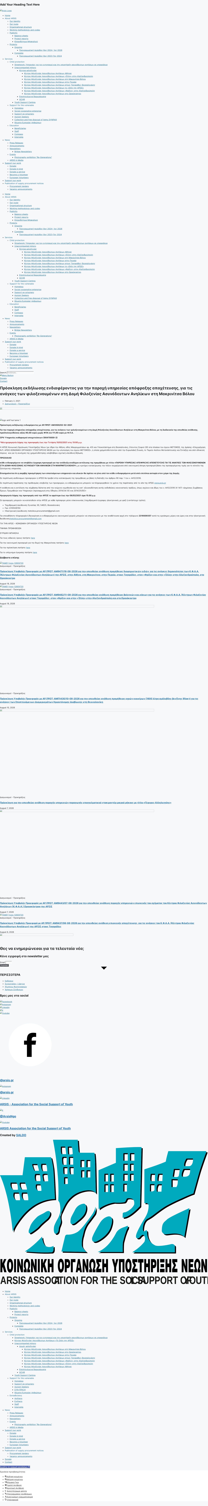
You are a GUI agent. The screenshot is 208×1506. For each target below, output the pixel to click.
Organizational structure (21, 27)
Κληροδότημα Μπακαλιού (26, 41)
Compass (18, 134)
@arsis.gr (7, 1080)
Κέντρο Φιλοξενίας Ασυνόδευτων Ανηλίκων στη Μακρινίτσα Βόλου (55, 79)
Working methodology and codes (25, 30)
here (33, 538)
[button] (15, 1467)
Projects (13, 44)
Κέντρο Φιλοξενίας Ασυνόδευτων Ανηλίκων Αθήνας (48, 73)
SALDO (21, 1135)
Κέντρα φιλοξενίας (28, 70)
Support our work (13, 163)
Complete (18, 53)
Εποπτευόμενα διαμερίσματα (32, 96)
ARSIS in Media (16, 160)
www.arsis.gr (160, 483)
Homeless (18, 108)
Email (3, 962)
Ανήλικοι (18, 1398)
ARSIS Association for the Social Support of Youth (35, 1128)
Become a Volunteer (19, 174)
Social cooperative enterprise (27, 111)
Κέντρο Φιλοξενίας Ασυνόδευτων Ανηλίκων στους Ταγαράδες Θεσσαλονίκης (59, 85)
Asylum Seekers (21, 117)
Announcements (17, 146)
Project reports (21, 38)
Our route (14, 24)
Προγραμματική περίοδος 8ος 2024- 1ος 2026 (40, 50)
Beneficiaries (20, 128)
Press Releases (16, 143)
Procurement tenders (19, 186)
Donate (13, 166)
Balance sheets (21, 36)
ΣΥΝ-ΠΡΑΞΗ (20, 1390)
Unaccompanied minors (25, 67)
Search (3, 372)
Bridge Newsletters (23, 151)
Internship (18, 137)
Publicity (13, 33)
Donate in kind (16, 169)
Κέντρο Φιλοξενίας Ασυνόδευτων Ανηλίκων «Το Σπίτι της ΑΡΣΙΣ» (44, 1340)
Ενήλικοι (18, 1401)
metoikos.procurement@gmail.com (26, 518)
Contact (8, 1462)
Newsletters (15, 148)
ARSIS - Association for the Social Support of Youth (36, 1104)
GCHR (22, 99)
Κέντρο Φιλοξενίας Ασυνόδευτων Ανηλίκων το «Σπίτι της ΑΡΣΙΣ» (54, 88)
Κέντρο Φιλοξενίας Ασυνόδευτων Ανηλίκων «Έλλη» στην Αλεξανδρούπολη (58, 76)
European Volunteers (19, 177)
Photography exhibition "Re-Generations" (33, 157)
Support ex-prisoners (24, 114)
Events (13, 154)
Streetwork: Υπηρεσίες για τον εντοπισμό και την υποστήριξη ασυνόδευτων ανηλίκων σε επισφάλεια (60, 64)
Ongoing (18, 47)
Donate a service (17, 172)
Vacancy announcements (21, 189)
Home (7, 15)
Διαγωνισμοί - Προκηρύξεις (17, 404)
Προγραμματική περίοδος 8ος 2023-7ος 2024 (40, 56)
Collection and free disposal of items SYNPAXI (35, 119)
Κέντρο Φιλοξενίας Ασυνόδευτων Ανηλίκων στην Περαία (50, 82)
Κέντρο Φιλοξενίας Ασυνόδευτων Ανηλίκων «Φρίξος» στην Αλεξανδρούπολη (59, 91)
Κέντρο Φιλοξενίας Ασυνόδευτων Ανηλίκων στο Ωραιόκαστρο (52, 93)
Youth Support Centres (25, 102)
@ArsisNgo (8, 1116)
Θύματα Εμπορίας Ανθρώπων (27, 122)
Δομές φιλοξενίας (27, 1346)
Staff (16, 131)
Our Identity (15, 21)
